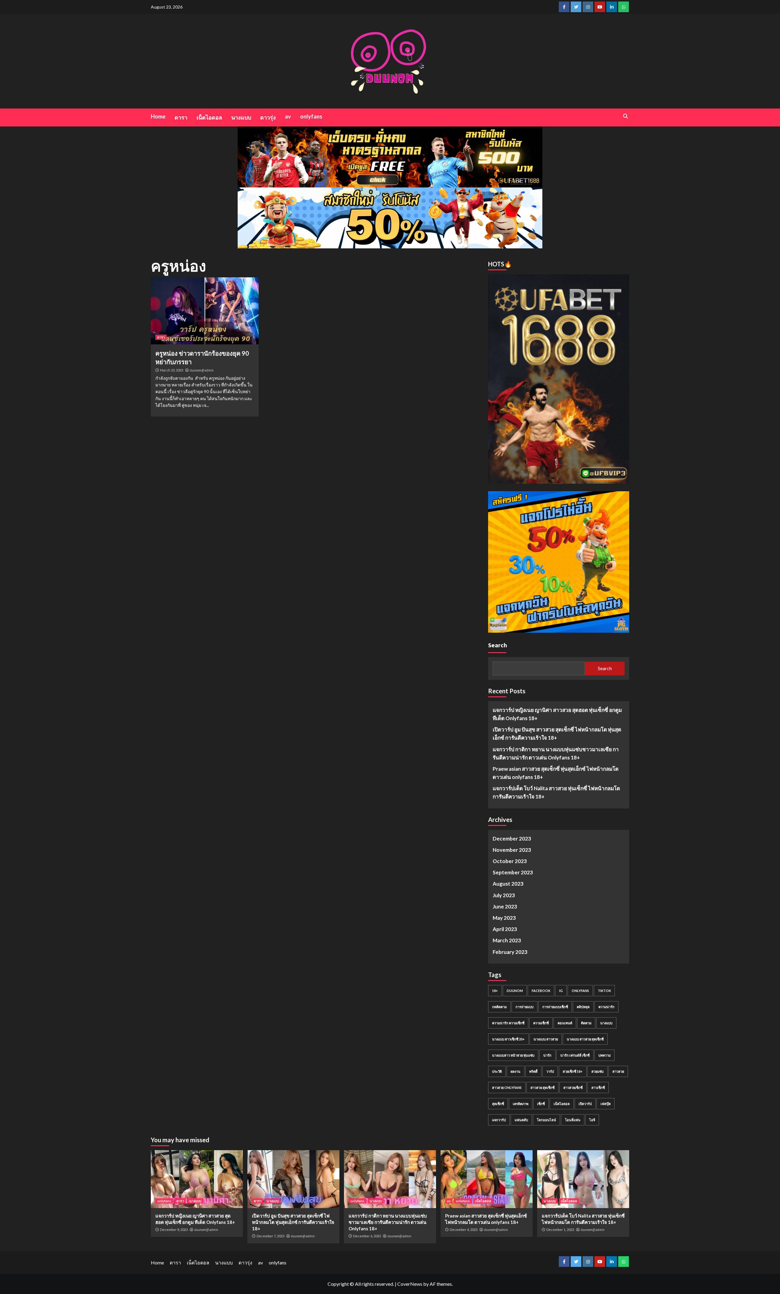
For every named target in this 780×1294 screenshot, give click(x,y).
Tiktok (604, 991)
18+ (495, 991)
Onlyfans (580, 991)
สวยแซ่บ (597, 1071)
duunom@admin (202, 370)
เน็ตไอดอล (209, 117)
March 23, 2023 (171, 370)
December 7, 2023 (270, 1236)
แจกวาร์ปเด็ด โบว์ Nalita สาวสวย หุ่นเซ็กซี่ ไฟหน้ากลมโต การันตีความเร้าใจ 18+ (556, 792)
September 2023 (513, 872)
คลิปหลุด (583, 1007)
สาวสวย (618, 1071)
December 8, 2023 (174, 1230)
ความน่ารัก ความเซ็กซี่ (508, 1023)
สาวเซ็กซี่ (598, 1088)
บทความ (604, 1055)
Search (497, 645)
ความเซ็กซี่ (541, 1023)
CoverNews (409, 1284)
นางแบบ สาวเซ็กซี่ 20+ (508, 1039)
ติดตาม (586, 1023)
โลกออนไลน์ (546, 1120)
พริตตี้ (533, 1071)
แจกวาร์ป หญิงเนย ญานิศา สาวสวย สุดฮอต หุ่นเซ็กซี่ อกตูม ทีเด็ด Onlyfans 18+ (557, 714)
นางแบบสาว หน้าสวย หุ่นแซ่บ (513, 1055)
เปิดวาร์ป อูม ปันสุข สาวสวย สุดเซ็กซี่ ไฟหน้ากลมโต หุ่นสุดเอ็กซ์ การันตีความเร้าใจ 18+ (557, 733)
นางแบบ (241, 117)
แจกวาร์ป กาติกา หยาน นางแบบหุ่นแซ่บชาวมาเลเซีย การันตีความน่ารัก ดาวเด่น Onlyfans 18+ (556, 753)
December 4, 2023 (463, 1230)
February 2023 (510, 952)
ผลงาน (515, 1071)
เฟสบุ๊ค (606, 1104)
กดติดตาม (499, 1007)
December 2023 (512, 838)
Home (158, 116)
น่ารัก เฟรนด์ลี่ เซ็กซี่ (575, 1055)
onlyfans (311, 116)
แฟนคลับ (521, 1120)
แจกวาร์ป (499, 1120)
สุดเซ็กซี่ (498, 1104)
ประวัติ (497, 1071)
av (288, 116)
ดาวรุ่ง (268, 117)
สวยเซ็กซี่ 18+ (573, 1071)
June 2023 (505, 906)
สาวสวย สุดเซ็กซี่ (542, 1088)
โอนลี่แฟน (572, 1120)
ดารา (181, 117)
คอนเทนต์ (565, 1023)
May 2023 (504, 918)
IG (561, 991)
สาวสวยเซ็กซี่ (573, 1088)
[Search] (625, 116)
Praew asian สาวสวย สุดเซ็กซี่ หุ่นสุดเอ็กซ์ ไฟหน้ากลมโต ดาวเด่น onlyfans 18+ (556, 773)
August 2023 (508, 883)
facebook (541, 991)
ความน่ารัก (606, 1007)
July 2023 (504, 895)
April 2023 (505, 929)
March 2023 (507, 940)
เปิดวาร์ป (585, 1104)
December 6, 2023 (367, 1236)
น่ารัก (547, 1055)
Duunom (515, 991)
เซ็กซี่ (541, 1104)
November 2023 (512, 850)
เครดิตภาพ (520, 1104)
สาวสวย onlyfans (507, 1088)
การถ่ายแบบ (525, 1007)
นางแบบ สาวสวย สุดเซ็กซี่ (585, 1039)
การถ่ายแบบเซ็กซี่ (555, 1007)
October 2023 (510, 861)
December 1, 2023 (560, 1230)
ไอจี (592, 1120)
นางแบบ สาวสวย (546, 1039)
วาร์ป (550, 1071)
